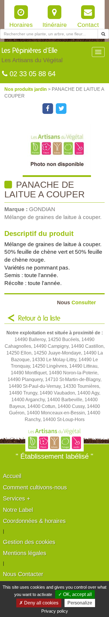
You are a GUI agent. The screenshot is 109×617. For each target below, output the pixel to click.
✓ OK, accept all (75, 594)
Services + (16, 498)
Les (31, 55)
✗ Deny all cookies (38, 602)
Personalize (79, 602)
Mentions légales (24, 553)
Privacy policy (54, 611)
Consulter (76, 302)
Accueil (12, 476)
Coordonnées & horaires (34, 521)
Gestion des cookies (29, 542)
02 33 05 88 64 (32, 74)
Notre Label (18, 510)
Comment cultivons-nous (35, 487)
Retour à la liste (39, 318)
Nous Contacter (23, 574)
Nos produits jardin (26, 89)
